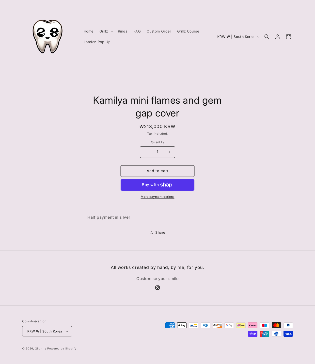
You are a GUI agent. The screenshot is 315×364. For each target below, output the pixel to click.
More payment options (157, 197)
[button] (105, 31)
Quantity (157, 142)
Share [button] (160, 232)
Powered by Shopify (62, 348)
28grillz (41, 348)
